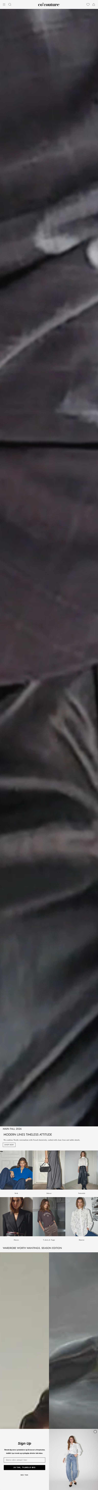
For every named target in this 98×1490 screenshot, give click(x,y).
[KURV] (94, 4)
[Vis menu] (4, 4)
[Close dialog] (95, 1431)
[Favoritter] (88, 4)
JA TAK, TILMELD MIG (24, 1467)
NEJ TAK (24, 1475)
